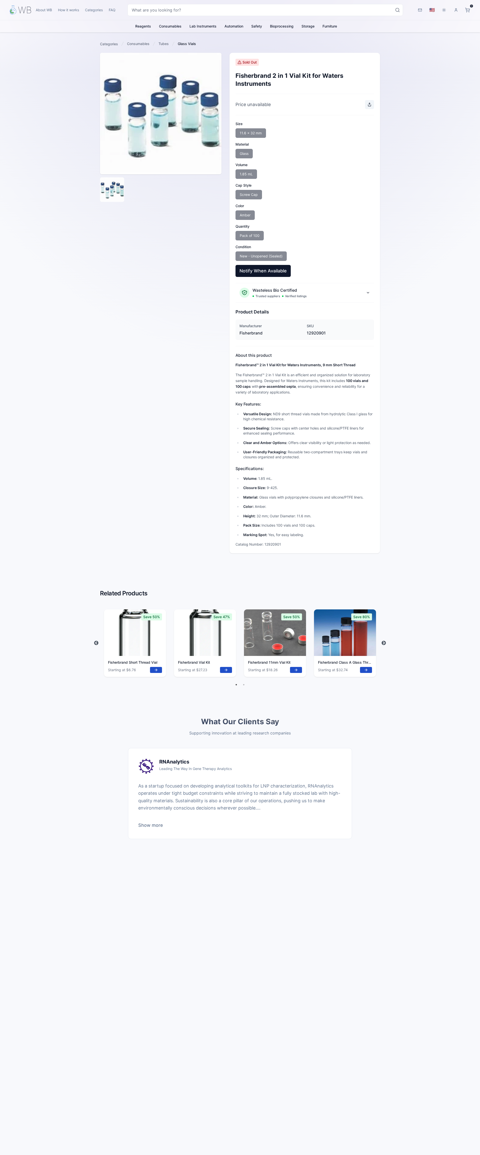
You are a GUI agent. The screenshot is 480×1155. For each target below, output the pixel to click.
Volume (242, 165)
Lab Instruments (203, 26)
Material (242, 144)
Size (239, 124)
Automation (233, 26)
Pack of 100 (250, 235)
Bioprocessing (282, 26)
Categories (94, 10)
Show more (150, 825)
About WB (44, 10)
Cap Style (244, 185)
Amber (245, 215)
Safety (256, 26)
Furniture (329, 26)
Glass (244, 153)
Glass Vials (187, 44)
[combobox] (265, 10)
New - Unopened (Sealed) (261, 256)
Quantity (243, 226)
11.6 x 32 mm (251, 133)
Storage (308, 26)
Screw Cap (249, 194)
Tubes (163, 44)
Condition (243, 247)
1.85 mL (246, 174)
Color (240, 206)
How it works (68, 10)
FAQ (112, 10)
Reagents (143, 26)
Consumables (170, 26)
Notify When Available (263, 270)
